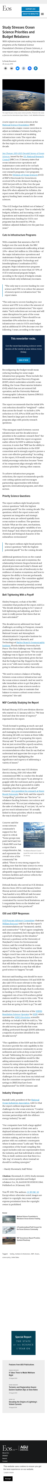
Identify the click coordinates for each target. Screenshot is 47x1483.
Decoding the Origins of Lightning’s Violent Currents (23, 1403)
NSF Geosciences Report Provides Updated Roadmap (28, 1239)
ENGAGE (5, 1456)
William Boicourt (10, 923)
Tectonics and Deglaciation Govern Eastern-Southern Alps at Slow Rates (23, 1388)
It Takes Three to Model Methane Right (22, 1373)
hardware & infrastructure (22, 1254)
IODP (35, 1014)
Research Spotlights (14, 1370)
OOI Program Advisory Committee (18, 920)
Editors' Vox (12, 1399)
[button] (23, 350)
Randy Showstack (10, 61)
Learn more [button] (9, 1472)
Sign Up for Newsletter (30, 14)
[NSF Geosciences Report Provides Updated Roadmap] (9, 1241)
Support (30, 9)
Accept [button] (8, 1479)
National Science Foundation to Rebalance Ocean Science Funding (28, 1217)
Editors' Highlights (13, 1385)
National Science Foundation (15, 125)
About (5, 1453)
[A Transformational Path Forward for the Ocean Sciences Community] (9, 1230)
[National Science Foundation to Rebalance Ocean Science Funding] (9, 1220)
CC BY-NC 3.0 (33, 1192)
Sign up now (23, 360)
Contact (4, 1461)
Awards (4, 1458)
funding (12, 1254)
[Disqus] (23, 1295)
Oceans (37, 1254)
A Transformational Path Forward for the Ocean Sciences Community (29, 1228)
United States (15, 1257)
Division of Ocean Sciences (25, 175)
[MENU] (43, 14)
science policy (6, 1257)
